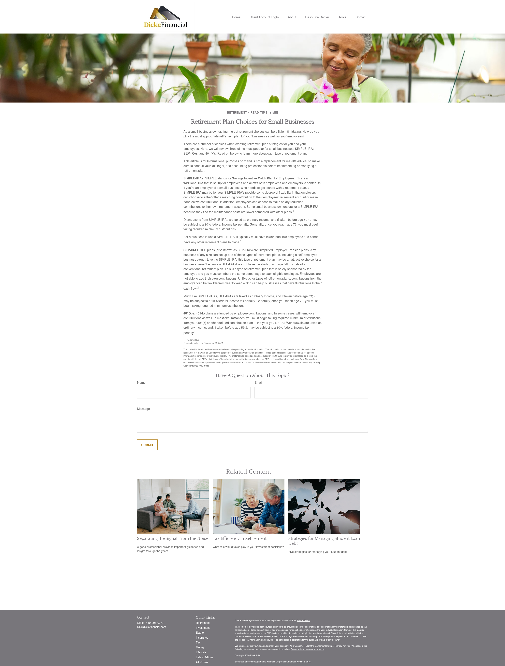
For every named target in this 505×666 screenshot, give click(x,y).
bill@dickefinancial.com (151, 627)
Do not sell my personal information (307, 649)
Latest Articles (204, 657)
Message (143, 408)
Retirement (203, 623)
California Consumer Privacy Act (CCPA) (334, 645)
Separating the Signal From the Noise (172, 538)
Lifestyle (201, 652)
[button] (236, 17)
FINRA (300, 661)
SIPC (308, 661)
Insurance (202, 637)
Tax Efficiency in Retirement (240, 538)
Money (200, 647)
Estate (200, 632)
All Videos (202, 662)
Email (258, 382)
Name (141, 382)
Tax (198, 642)
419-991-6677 (155, 623)
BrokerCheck (303, 620)
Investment (203, 628)
